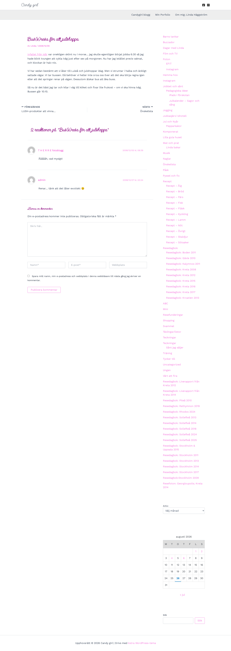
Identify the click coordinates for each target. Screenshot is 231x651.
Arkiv (165, 506)
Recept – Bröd (175, 191)
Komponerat (170, 131)
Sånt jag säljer (174, 347)
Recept (167, 181)
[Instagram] (208, 5)
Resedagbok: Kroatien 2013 (182, 297)
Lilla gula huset (172, 137)
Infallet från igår (37, 54)
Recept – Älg (174, 185)
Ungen (167, 370)
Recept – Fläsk (175, 208)
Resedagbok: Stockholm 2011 (180, 455)
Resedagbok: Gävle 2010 (180, 258)
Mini (165, 309)
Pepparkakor (174, 125)
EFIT (169, 63)
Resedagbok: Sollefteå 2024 (180, 434)
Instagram (172, 69)
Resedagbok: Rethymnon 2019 (181, 406)
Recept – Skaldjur (177, 236)
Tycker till (169, 358)
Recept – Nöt (174, 225)
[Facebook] (203, 5)
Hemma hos (170, 74)
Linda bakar (173, 147)
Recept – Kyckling (177, 214)
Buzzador (169, 42)
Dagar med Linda (173, 47)
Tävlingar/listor (172, 331)
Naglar (167, 158)
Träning (167, 353)
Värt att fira (170, 375)
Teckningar (169, 337)
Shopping (168, 320)
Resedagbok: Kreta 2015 (180, 280)
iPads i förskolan (179, 95)
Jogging (167, 110)
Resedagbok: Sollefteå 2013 (179, 417)
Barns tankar (171, 36)
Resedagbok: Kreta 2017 (180, 292)
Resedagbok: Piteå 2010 (177, 400)
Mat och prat (171, 142)
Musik (166, 153)
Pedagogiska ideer (177, 90)
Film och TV (170, 53)
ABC (165, 303)
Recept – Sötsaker (177, 242)
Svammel (168, 326)
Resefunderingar (173, 314)
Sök (165, 615)
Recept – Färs (174, 197)
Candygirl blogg (140, 14)
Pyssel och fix (171, 175)
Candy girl (29, 5)
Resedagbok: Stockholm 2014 (181, 466)
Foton (166, 59)
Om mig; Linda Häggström (191, 14)
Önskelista (169, 164)
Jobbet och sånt (173, 86)
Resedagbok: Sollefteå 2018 (179, 428)
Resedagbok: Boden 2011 (181, 252)
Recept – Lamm (176, 219)
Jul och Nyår (170, 121)
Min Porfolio (162, 14)
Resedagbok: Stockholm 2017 (181, 472)
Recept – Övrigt (175, 231)
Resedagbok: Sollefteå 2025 (180, 440)
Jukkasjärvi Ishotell (175, 115)
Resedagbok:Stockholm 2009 (181, 477)
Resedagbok (170, 248)
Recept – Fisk (174, 202)
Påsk (166, 170)
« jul (182, 594)
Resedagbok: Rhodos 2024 (179, 411)
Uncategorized (172, 364)
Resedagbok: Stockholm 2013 (181, 460)
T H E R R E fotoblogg (50, 150)
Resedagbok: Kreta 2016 (180, 286)
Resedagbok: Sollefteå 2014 (179, 423)
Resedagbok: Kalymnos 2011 (183, 263)
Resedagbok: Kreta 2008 (181, 269)
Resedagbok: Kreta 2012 (180, 275)
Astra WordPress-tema (142, 643)
